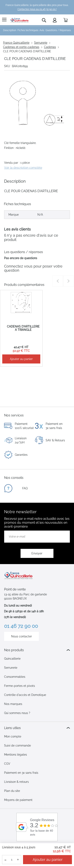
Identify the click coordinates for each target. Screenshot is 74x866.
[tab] (37, 650)
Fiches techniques (27, 30)
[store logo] (19, 20)
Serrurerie (40, 42)
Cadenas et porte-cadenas (21, 47)
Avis (41, 30)
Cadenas (50, 47)
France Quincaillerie (16, 42)
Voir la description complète (23, 167)
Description (9, 30)
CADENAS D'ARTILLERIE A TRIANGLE (23, 328)
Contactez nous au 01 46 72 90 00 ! (37, 9)
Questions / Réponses (58, 30)
